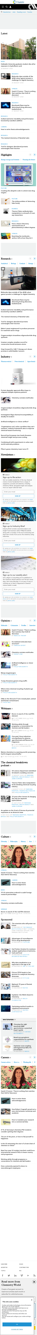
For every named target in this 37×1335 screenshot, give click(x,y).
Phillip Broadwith (21, 666)
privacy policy (11, 503)
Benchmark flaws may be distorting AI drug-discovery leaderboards (22, 107)
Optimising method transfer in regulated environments (22, 1007)
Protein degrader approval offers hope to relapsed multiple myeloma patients (16, 391)
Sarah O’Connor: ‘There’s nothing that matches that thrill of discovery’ (23, 93)
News (3, 61)
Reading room (21, 12)
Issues (21, 1264)
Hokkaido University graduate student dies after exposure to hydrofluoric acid (18, 65)
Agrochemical (32, 361)
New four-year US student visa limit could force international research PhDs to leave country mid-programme (18, 1152)
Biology (13, 263)
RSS (20, 1270)
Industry (5, 356)
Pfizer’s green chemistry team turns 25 (14, 449)
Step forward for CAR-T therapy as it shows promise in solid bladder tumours (16, 350)
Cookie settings (17, 1329)
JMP (24, 966)
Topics (3, 1270)
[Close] (32, 1300)
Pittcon (26, 978)
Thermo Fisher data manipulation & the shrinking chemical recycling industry (24, 785)
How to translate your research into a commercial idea (23, 1121)
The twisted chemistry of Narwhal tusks (15, 138)
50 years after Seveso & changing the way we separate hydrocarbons (24, 798)
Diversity (4, 841)
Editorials (4, 625)
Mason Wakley (24, 777)
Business (15, 209)
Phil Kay (31, 966)
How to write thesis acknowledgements (15, 129)
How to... (17, 1062)
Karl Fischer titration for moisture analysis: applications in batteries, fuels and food (24, 951)
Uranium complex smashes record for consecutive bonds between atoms (14, 343)
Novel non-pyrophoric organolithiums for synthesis (24, 1038)
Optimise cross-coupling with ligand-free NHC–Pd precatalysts (22, 1048)
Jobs (13, 12)
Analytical (4, 263)
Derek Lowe (18, 654)
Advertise (4, 1267)
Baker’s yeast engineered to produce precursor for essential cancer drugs (18, 329)
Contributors (24, 1267)
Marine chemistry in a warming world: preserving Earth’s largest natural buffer (18, 753)
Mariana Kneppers (19, 815)
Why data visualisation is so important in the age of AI (21, 963)
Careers (4, 127)
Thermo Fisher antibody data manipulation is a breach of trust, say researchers (23, 213)
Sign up (17, 496)
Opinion (14, 89)
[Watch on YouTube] (28, 1275)
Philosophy (14, 841)
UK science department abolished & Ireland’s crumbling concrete (24, 772)
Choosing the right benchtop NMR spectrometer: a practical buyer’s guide (23, 1027)
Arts (30, 841)
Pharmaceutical (6, 361)
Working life (27, 1062)
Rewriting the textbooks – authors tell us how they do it (22, 237)
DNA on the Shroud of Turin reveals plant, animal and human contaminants (18, 700)
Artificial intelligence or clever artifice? (14, 421)
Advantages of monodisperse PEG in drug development (22, 939)
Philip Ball (7, 702)
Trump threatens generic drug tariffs (14, 681)
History (23, 841)
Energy (30, 263)
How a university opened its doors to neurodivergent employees (14, 1167)
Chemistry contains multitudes (22, 398)
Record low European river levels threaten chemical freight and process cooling (16, 436)
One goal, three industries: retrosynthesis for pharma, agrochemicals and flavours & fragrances (22, 739)
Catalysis (22, 263)
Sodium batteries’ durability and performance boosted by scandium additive (17, 120)
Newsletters (7, 12)
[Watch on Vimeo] (21, 1275)
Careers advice (6, 1062)
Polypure (26, 942)
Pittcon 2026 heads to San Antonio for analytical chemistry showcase (23, 974)
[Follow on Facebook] (2, 1275)
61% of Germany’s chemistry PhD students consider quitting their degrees (16, 1131)
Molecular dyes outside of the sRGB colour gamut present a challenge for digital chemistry (22, 78)
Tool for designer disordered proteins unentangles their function (14, 147)
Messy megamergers (8, 673)
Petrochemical (19, 361)
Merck (14, 748)
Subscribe (4, 1264)
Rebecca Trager (20, 635)
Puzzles (30, 12)
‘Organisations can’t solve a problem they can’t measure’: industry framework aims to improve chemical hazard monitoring (17, 428)
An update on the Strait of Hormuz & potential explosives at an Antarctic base (17, 811)
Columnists (14, 625)
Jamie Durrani (17, 778)
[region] (17, 1316)
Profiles (23, 625)
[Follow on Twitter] (8, 1275)
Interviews (33, 625)
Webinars (6, 708)
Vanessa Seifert (20, 645)
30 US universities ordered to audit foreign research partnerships (16, 893)
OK (17, 1324)
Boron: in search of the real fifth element (15, 912)
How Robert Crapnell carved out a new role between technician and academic (24, 1111)
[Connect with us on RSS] (34, 1275)
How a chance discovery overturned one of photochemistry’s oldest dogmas (23, 225)
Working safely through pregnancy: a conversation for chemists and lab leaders (22, 726)
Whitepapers (8, 1020)
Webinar (4, 909)
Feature (4, 188)
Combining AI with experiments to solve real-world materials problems (17, 443)
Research (15, 74)
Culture (5, 836)
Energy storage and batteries (10, 159)
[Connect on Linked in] (15, 1275)
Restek (25, 988)
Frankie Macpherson (27, 791)
